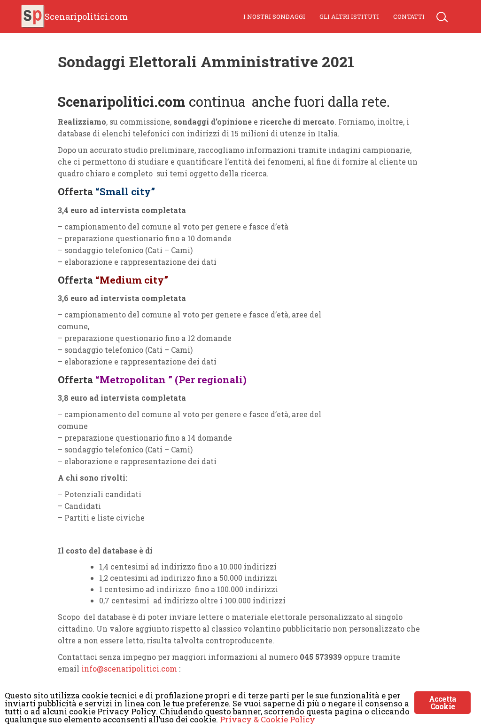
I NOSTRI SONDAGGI (274, 16)
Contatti (409, 16)
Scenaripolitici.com (86, 16)
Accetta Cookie (442, 702)
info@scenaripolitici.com (129, 668)
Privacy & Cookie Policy (267, 719)
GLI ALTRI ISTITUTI (349, 16)
